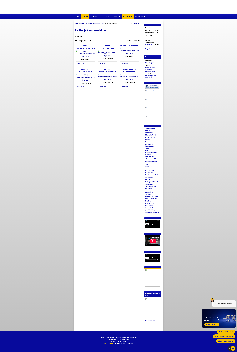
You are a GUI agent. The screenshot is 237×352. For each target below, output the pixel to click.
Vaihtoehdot (80, 63)
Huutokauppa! (149, 63)
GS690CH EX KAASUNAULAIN (85, 70)
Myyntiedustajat (150, 49)
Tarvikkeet (148, 167)
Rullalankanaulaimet (151, 152)
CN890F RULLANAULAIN (129, 45)
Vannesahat (149, 184)
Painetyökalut (149, 170)
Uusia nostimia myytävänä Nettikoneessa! (150, 69)
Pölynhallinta (149, 192)
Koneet (82, 23)
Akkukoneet (149, 132)
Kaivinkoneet (149, 205)
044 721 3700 (149, 44)
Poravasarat (149, 172)
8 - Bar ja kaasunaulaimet (150, 155)
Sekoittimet (149, 177)
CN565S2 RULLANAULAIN (108, 47)
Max (103, 23)
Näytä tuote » (86, 56)
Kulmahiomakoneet (151, 137)
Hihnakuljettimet (150, 135)
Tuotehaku (136, 23)
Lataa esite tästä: (150, 321)
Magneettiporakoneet (152, 142)
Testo (147, 148)
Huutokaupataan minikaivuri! (150, 76)
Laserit (147, 139)
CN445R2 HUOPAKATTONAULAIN (85, 47)
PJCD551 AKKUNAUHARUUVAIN (107, 70)
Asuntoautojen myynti (152, 212)
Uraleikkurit (148, 189)
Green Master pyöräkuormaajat (150, 209)
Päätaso (77, 23)
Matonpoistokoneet (151, 182)
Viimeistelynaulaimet (151, 159)
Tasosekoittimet (150, 186)
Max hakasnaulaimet (151, 161)
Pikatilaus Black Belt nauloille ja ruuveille (151, 197)
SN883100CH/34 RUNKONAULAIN (129, 70)
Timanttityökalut (150, 128)
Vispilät (147, 179)
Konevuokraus (149, 203)
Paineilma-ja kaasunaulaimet (93, 23)
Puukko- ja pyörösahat (152, 175)
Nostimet (148, 201)
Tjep (146, 164)
